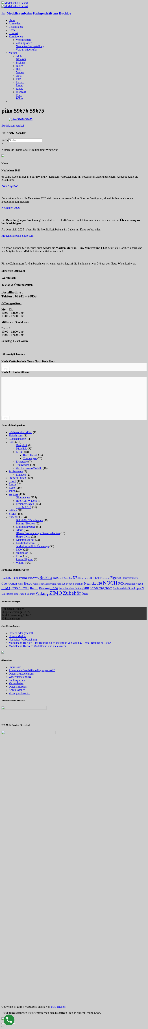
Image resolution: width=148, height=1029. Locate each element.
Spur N (140, 588)
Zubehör (13, 516)
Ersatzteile (22, 461)
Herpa (28, 583)
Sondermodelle (120, 588)
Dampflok (21, 445)
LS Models (68, 583)
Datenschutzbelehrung (21, 673)
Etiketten (21, 474)
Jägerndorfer (38, 584)
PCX (121, 583)
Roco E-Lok (30, 455)
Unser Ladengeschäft (21, 633)
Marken (13, 52)
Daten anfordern (18, 686)
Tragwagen (20, 593)
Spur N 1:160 (23, 507)
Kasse (12, 30)
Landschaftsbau (25, 543)
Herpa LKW (23, 536)
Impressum (15, 667)
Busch (19, 65)
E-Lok (19, 451)
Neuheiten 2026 (10, 207)
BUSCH (58, 577)
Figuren (115, 577)
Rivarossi (21, 91)
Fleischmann (16, 435)
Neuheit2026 (93, 583)
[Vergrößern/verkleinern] (13, 1023)
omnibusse (22, 552)
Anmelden (15, 23)
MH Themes (58, 1006)
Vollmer (31, 593)
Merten (20, 72)
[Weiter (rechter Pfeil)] (6, 1026)
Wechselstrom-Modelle (29, 468)
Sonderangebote (101, 588)
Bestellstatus (16, 26)
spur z (12, 490)
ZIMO (12, 513)
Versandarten (23, 39)
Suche (4, 140)
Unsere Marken (17, 636)
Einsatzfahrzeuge (25, 526)
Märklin (79, 583)
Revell (19, 85)
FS (136, 578)
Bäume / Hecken (25, 523)
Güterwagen (23, 497)
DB (75, 577)
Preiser (20, 82)
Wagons (13, 494)
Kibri (59, 583)
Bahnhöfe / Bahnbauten (29, 520)
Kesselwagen (50, 584)
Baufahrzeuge (19, 577)
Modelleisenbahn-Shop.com (17, 235)
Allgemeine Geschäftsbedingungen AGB (32, 670)
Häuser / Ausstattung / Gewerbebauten (38, 533)
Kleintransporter (25, 539)
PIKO (5, 588)
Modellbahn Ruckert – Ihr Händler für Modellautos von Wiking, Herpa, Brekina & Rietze (60, 642)
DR (90, 578)
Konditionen (16, 36)
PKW (19, 556)
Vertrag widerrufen (26, 49)
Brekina (20, 62)
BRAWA (21, 59)
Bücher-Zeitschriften (20, 432)
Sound (131, 588)
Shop (12, 20)
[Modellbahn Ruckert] (14, 3)
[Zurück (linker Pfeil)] (2, 1026)
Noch (19, 75)
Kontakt (13, 33)
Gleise (19, 530)
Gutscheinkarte (17, 438)
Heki (18, 69)
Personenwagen (25, 503)
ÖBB (85, 593)
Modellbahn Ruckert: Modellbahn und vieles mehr (37, 646)
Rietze (19, 88)
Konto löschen (17, 689)
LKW (19, 549)
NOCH (110, 583)
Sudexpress (7, 594)
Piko (18, 78)
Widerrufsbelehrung (20, 676)
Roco (19, 95)
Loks (11, 442)
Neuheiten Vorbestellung (30, 46)
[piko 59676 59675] (20, 119)
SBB (86, 588)
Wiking (20, 98)
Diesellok (21, 448)
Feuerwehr (105, 578)
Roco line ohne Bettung (71, 588)
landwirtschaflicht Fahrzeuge (32, 546)
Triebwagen (30, 458)
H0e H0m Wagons (26, 500)
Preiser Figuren (17, 477)
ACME (20, 56)
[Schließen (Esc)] (2, 1023)
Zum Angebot (9, 186)
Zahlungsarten (24, 43)
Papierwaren (16, 471)
